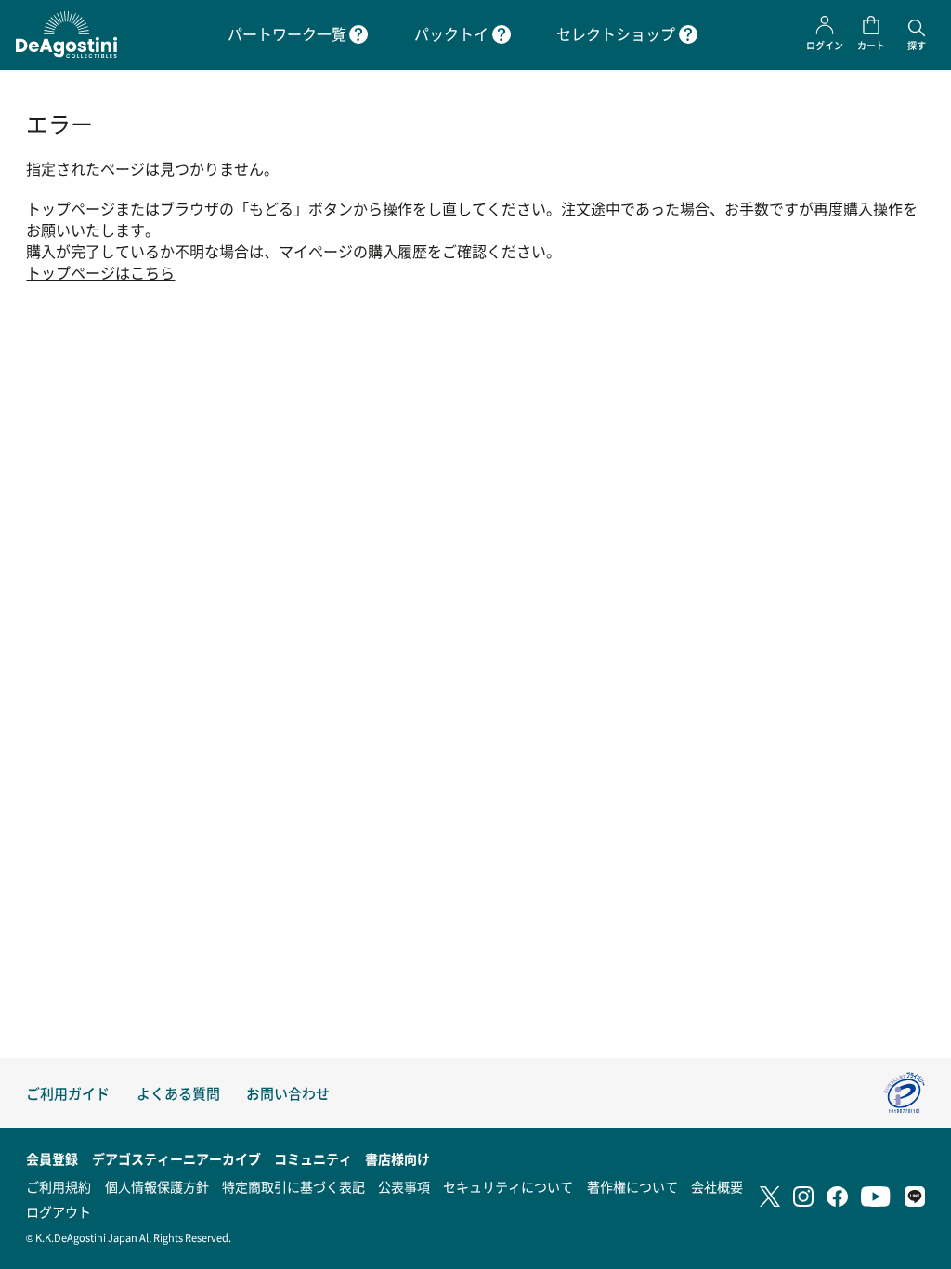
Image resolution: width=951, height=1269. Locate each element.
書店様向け (397, 1158)
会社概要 (717, 1186)
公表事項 (404, 1186)
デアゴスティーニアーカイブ (176, 1158)
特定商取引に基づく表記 (293, 1186)
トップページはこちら (100, 272)
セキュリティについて (508, 1186)
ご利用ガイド (68, 1093)
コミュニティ (313, 1158)
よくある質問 (178, 1093)
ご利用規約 (58, 1186)
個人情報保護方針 (157, 1186)
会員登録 (52, 1158)
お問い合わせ (288, 1093)
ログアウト (58, 1211)
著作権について (632, 1186)
